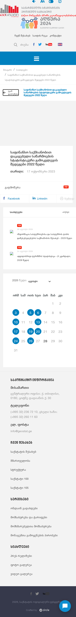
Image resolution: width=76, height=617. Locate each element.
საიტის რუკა (40, 35)
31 (16, 350)
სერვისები (19, 500)
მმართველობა (20, 460)
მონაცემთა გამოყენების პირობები (34, 535)
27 (38, 341)
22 (53, 331)
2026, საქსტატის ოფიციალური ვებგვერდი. (38, 601)
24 (16, 341)
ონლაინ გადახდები (24, 508)
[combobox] (39, 281)
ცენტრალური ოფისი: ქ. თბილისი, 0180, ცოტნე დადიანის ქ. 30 (35, 396)
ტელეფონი (20, 405)
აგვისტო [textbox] (33, 281)
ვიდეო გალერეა (22, 574)
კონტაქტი (55, 35)
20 (38, 331)
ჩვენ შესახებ (22, 35)
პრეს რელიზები (21, 555)
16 (60, 322)
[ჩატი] (65, 606)
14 (45, 322)
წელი (19, 280)
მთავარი (7, 70)
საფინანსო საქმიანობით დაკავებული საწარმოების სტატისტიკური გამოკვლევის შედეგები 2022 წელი (47, 92)
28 (45, 341)
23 (60, 331)
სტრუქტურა (18, 469)
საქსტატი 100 (19, 478)
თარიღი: (32, 171)
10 (16, 322)
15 (53, 322)
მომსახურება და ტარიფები (29, 517)
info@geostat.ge (21, 431)
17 (16, 331)
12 (31, 322)
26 (31, 341)
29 (53, 341)
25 (23, 341)
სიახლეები (21, 70)
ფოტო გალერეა (21, 564)
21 (45, 331)
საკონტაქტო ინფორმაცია (32, 380)
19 (31, 331)
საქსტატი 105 (19, 487)
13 (38, 322)
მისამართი (20, 388)
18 (23, 331)
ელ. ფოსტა (20, 424)
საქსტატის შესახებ (23, 451)
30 (60, 341)
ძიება (24, 44)
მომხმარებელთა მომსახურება (31, 526)
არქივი (65, 212)
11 (23, 322)
